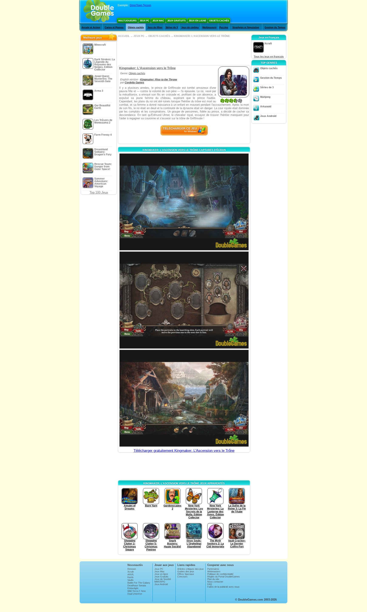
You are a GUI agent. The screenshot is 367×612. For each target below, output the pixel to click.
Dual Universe (134, 593)
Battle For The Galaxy (138, 582)
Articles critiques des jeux (190, 569)
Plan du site (213, 579)
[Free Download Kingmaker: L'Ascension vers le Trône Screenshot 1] (184, 201)
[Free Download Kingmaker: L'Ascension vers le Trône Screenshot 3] (184, 398)
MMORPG (159, 581)
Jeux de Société (162, 579)
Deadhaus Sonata (136, 585)
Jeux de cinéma (190, 27)
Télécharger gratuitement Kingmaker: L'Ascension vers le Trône (184, 451)
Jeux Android (268, 116)
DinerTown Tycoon (140, 5)
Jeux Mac (158, 20)
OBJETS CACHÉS (159, 36)
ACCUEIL (124, 36)
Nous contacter (215, 581)
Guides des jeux (185, 571)
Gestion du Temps (275, 27)
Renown (131, 569)
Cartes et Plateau (114, 27)
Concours (182, 576)
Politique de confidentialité (220, 574)
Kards (130, 577)
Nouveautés (135, 565)
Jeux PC (144, 20)
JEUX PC (138, 36)
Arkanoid (265, 106)
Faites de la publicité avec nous (223, 586)
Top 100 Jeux (99, 192)
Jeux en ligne (197, 20)
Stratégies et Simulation (245, 27)
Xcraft (130, 571)
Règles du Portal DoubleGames (223, 576)
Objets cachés (219, 20)
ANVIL (130, 574)
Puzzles (223, 27)
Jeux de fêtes (154, 27)
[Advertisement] (184, 51)
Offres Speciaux (185, 574)
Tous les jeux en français (269, 56)
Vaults (130, 580)
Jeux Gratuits (176, 20)
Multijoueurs (127, 20)
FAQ (209, 584)
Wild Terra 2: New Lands (136, 592)
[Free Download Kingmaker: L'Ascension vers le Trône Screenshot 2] (184, 299)
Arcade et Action (91, 27)
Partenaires (213, 569)
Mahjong (265, 96)
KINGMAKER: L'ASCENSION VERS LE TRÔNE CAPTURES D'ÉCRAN (184, 150)
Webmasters (213, 571)
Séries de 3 (172, 27)
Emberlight (132, 588)
